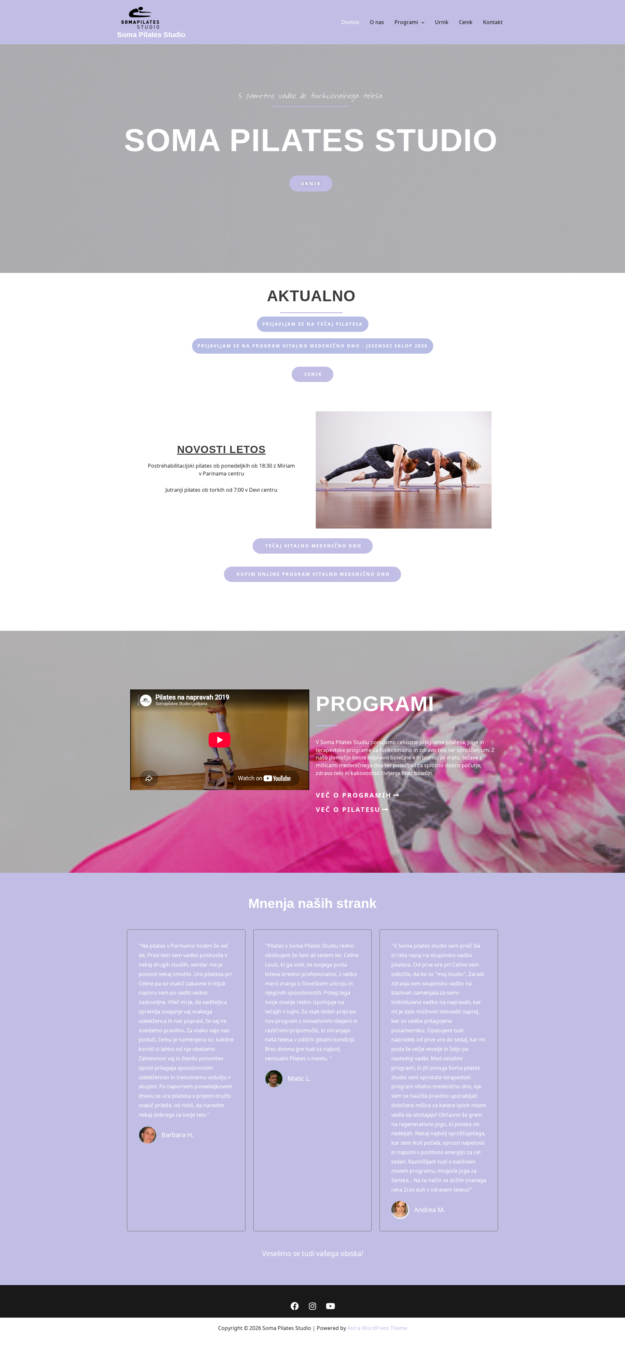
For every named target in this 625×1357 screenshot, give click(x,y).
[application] (421, 22)
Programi (406, 22)
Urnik (442, 22)
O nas (377, 22)
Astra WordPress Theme (377, 1328)
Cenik (466, 22)
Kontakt (493, 22)
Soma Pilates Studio (151, 35)
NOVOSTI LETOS (221, 449)
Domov (350, 22)
